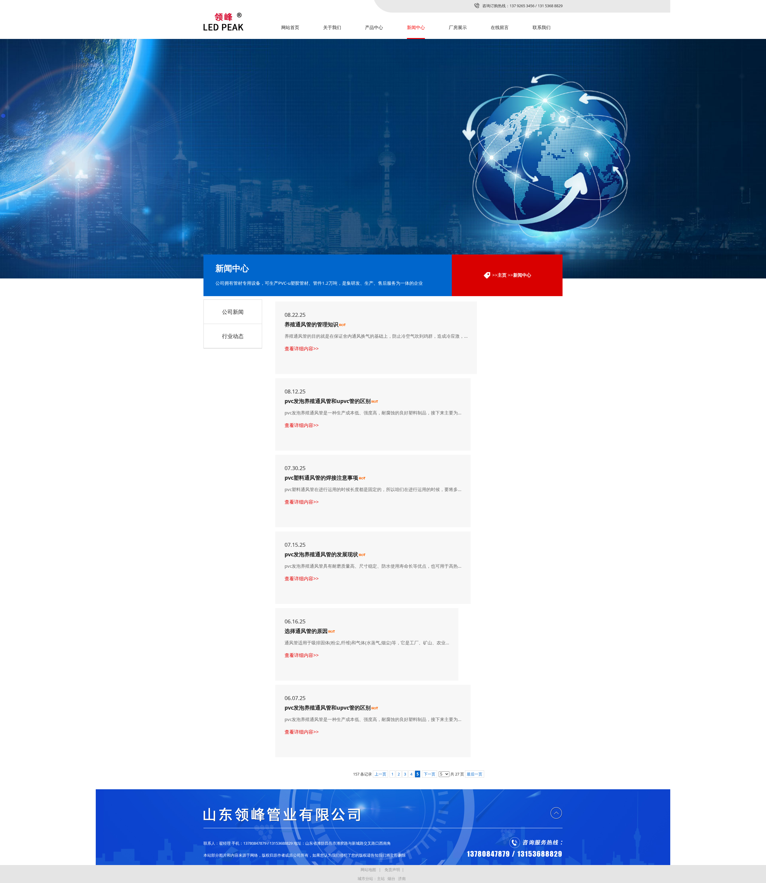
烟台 (391, 878)
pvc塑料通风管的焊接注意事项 (321, 477)
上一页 (380, 774)
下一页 (429, 774)
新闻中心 (522, 275)
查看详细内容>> (302, 348)
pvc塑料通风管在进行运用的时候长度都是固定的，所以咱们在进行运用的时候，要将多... (373, 489)
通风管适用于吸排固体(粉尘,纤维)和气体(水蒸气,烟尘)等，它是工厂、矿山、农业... (367, 643)
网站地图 (368, 869)
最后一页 (474, 774)
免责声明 (392, 869)
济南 (402, 878)
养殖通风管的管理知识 (311, 324)
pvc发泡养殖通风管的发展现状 (321, 554)
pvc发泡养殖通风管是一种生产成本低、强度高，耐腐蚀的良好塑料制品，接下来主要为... (373, 413)
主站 (381, 878)
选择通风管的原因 (306, 630)
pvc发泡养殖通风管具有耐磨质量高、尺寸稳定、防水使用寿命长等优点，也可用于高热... (373, 566)
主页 (502, 275)
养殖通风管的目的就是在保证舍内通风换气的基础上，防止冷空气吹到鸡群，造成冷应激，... (376, 336)
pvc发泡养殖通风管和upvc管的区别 (328, 401)
